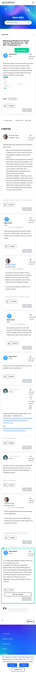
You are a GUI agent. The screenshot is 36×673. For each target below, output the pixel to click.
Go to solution (21, 50)
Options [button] (34, 34)
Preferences (18, 669)
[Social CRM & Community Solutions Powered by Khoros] (30, 621)
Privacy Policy (30, 659)
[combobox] (18, 23)
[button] (12, 665)
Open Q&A (5, 34)
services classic (12, 98)
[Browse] (7, 9)
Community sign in (28, 9)
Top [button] (2, 620)
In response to (16, 227)
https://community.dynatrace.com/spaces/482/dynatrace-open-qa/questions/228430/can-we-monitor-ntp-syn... (18, 420)
